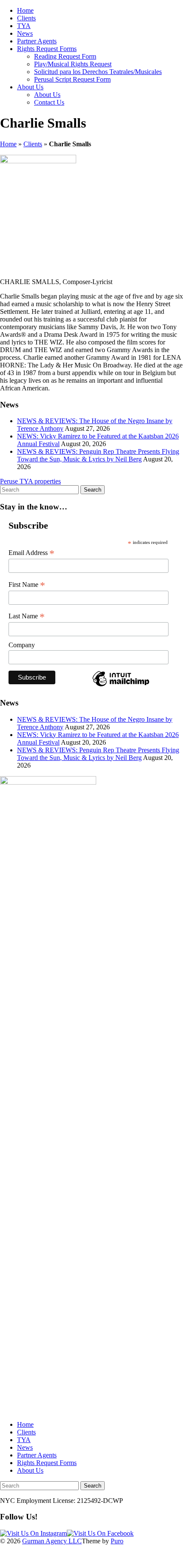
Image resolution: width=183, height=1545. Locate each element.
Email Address (31, 553)
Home (25, 10)
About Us (30, 87)
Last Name (27, 616)
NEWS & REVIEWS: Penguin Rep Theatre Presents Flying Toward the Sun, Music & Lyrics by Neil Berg (98, 455)
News (25, 33)
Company (22, 645)
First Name (27, 584)
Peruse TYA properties (30, 481)
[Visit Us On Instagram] (33, 1533)
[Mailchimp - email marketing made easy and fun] (121, 685)
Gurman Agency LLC (52, 1541)
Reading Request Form (65, 56)
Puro (117, 1541)
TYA (24, 25)
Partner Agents (37, 41)
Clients (26, 18)
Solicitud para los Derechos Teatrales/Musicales (98, 71)
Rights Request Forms (47, 48)
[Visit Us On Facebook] (100, 1533)
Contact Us (49, 102)
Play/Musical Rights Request (73, 64)
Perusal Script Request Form (72, 79)
